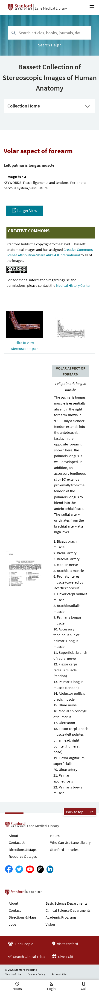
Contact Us (17, 842)
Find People (23, 943)
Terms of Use (13, 974)
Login (51, 988)
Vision (50, 924)
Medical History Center (73, 285)
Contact (15, 910)
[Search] (14, 33)
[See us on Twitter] (19, 869)
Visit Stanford (67, 943)
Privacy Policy (36, 974)
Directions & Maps (23, 849)
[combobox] (49, 33)
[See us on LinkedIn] (50, 869)
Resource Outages (23, 856)
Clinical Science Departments (68, 910)
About (13, 835)
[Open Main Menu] (92, 7)
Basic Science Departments (66, 903)
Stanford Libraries (64, 849)
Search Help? (49, 45)
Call (84, 988)
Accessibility (59, 974)
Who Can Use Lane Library (70, 842)
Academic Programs (61, 917)
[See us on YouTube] (30, 869)
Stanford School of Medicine (50, 893)
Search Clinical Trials (28, 956)
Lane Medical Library (51, 8)
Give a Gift (65, 956)
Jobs (12, 924)
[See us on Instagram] (40, 869)
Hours (55, 835)
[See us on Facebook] (9, 869)
